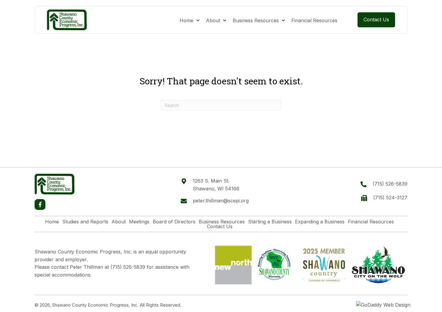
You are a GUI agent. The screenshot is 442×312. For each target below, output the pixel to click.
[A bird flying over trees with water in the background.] (378, 265)
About (119, 221)
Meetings (139, 221)
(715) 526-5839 (390, 184)
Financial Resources (371, 221)
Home (52, 221)
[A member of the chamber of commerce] (324, 265)
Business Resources (222, 221)
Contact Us (219, 226)
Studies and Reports (85, 221)
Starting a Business (270, 221)
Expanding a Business (320, 221)
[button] (40, 204)
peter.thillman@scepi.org (221, 201)
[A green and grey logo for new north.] (233, 265)
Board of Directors (174, 221)
